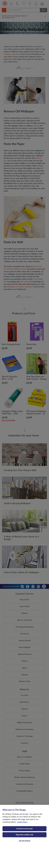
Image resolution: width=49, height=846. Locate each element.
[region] (24, 825)
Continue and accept (24, 829)
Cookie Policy (22, 822)
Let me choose (24, 841)
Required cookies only (24, 835)
